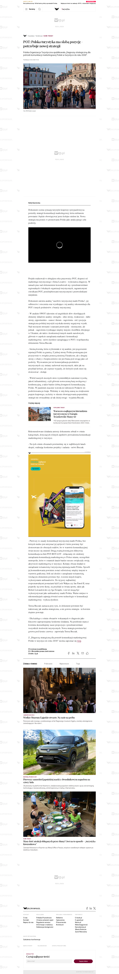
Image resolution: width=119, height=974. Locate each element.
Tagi (78, 664)
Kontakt (26, 920)
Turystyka (31, 36)
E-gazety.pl (79, 920)
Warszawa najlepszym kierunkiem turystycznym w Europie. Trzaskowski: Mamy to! (70, 414)
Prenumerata (61, 922)
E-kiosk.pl (78, 918)
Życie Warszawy (81, 932)
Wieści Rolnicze (80, 929)
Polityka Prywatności (44, 918)
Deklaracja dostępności (44, 927)
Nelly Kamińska (34, 203)
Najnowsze (64, 664)
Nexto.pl (78, 922)
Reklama (59, 918)
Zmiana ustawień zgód (44, 920)
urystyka (66, 9)
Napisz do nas (28, 922)
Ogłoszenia (60, 920)
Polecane (48, 664)
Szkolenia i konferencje (31, 939)
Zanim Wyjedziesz (29, 715)
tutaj (79, 640)
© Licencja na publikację (37, 649)
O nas (25, 918)
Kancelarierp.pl (80, 927)
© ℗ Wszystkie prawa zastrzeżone (41, 651)
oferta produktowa (59, 946)
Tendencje (38, 36)
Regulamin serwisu (43, 922)
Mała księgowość (81, 925)
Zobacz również (30, 664)
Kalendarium (42, 946)
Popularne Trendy (59, 407)
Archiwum (60, 925)
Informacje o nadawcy (44, 925)
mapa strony (27, 946)
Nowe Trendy (48, 36)
